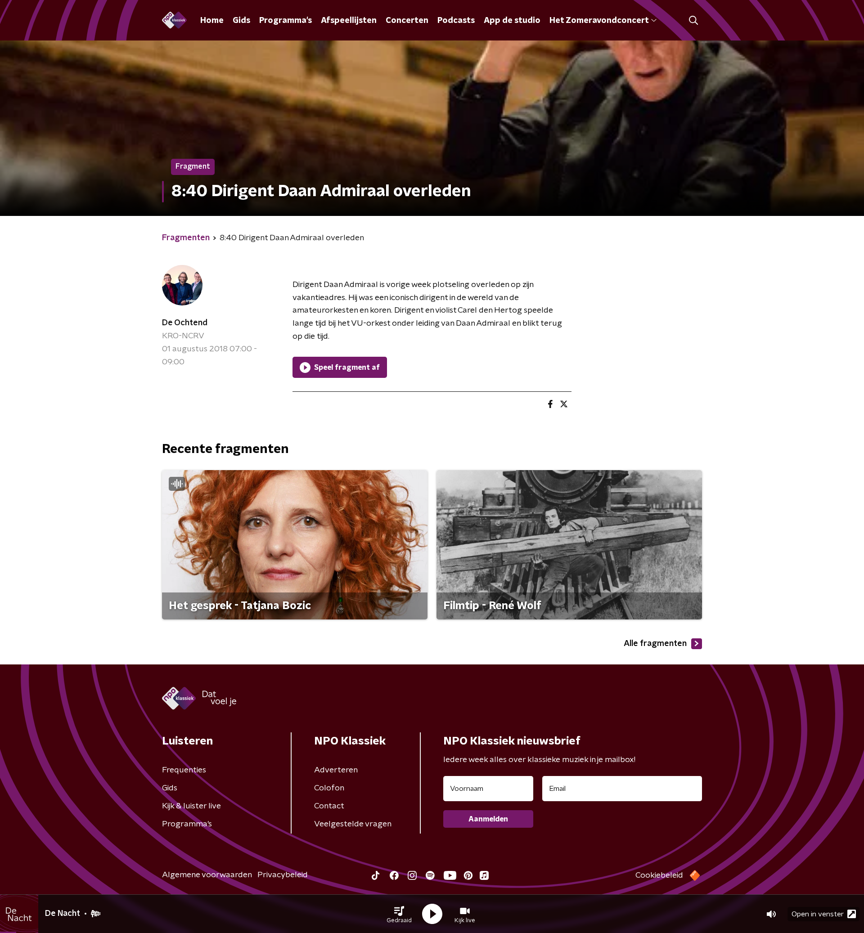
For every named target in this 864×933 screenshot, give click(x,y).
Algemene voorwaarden (207, 875)
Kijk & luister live (191, 806)
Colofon (329, 788)
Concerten (407, 21)
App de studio (512, 21)
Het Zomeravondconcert (598, 21)
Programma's (285, 21)
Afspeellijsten (349, 21)
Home (212, 21)
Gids (241, 21)
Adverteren (336, 770)
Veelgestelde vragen (353, 824)
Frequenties (184, 770)
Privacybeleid (282, 875)
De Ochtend (184, 323)
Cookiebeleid (659, 875)
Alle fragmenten (655, 644)
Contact (329, 806)
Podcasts (456, 21)
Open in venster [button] (818, 914)
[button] (399, 914)
